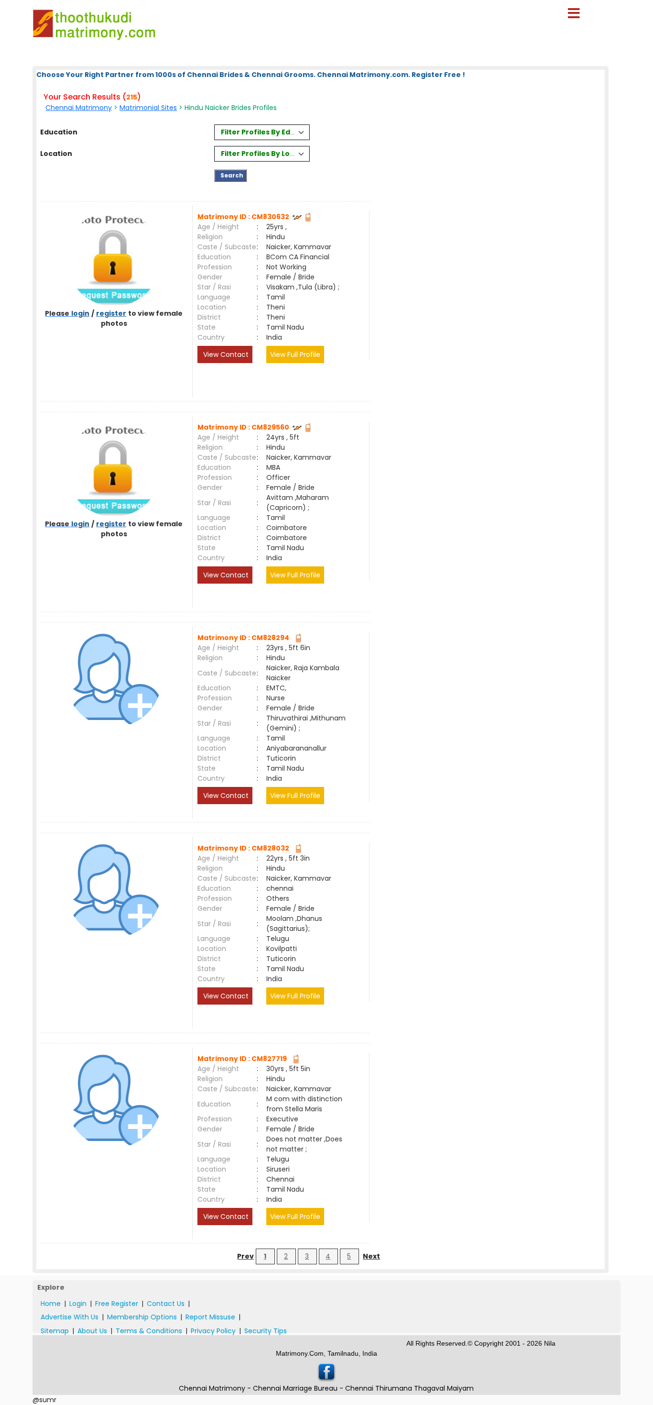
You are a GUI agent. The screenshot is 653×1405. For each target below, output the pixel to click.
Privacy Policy (213, 1331)
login (80, 313)
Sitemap (55, 1331)
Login (78, 1303)
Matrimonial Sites (148, 107)
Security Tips (265, 1331)
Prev (245, 1256)
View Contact (225, 354)
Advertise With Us (69, 1317)
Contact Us (166, 1303)
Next (371, 1256)
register (111, 313)
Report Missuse (210, 1317)
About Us (92, 1331)
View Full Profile (295, 354)
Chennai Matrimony (78, 107)
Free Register (116, 1303)
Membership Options (142, 1317)
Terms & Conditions (149, 1331)
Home (51, 1303)
